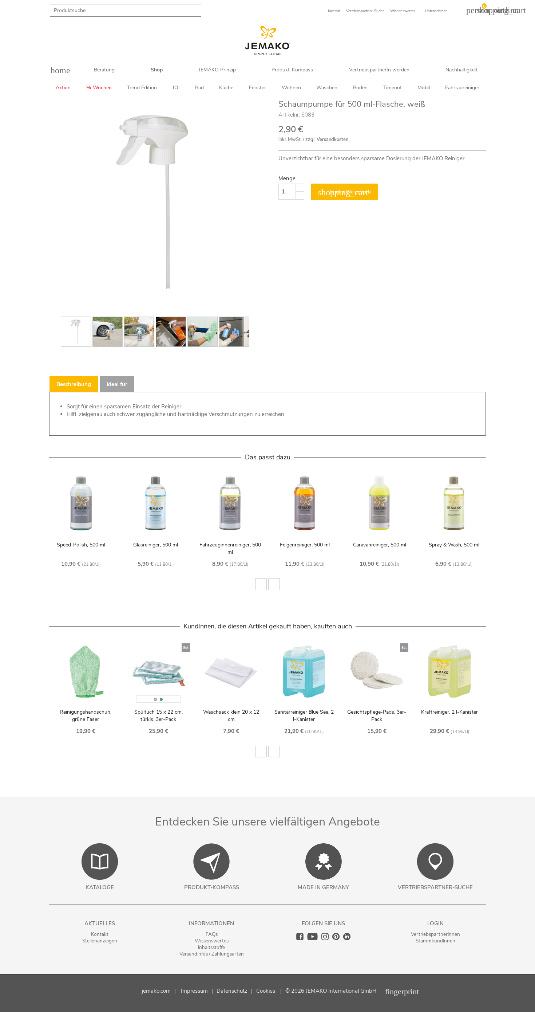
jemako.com (156, 991)
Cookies (265, 991)
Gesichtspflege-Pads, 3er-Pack (376, 716)
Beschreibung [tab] (73, 384)
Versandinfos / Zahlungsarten (211, 953)
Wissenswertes (212, 940)
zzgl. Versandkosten (326, 139)
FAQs (212, 934)
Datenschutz (232, 991)
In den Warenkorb (344, 192)
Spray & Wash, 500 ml (454, 544)
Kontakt (99, 934)
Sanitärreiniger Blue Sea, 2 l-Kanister (304, 716)
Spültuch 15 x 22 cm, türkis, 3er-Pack (158, 716)
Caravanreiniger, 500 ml (379, 544)
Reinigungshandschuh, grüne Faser (85, 716)
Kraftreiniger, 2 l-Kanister (449, 712)
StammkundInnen (435, 940)
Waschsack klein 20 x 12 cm (231, 716)
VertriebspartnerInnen (435, 934)
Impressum (194, 991)
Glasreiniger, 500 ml (155, 544)
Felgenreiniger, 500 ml (305, 544)
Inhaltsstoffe (211, 947)
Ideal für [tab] (117, 384)
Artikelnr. (289, 114)
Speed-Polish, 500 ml (81, 544)
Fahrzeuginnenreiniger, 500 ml (230, 548)
